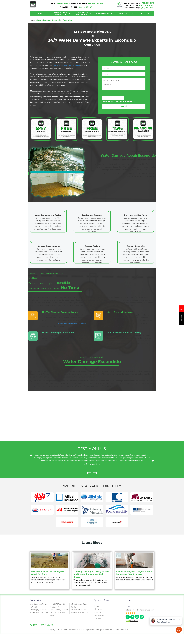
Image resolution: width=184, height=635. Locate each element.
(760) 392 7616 (147, 3)
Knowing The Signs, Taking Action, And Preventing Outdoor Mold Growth (91, 574)
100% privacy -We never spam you (119, 101)
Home (32, 20)
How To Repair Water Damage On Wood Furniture (48, 572)
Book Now (181, 318)
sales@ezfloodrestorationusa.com (140, 610)
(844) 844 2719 (87, 7)
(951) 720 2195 (147, 8)
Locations (98, 612)
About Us (98, 609)
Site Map (97, 618)
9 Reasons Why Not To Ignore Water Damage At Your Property (134, 572)
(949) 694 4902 (146, 5)
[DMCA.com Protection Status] (132, 621)
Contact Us (99, 615)
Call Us (181, 308)
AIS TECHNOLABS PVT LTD (124, 630)
